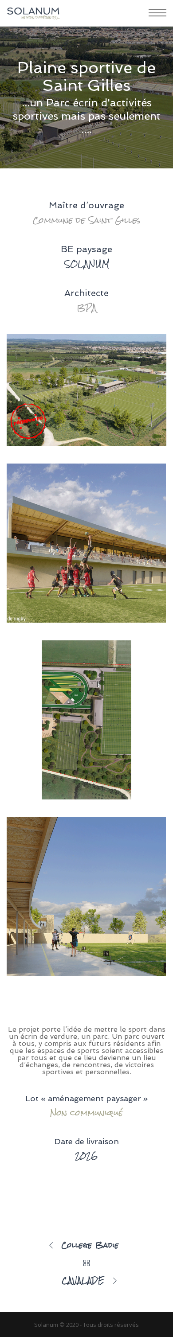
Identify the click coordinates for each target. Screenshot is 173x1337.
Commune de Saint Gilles (86, 220)
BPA (87, 308)
